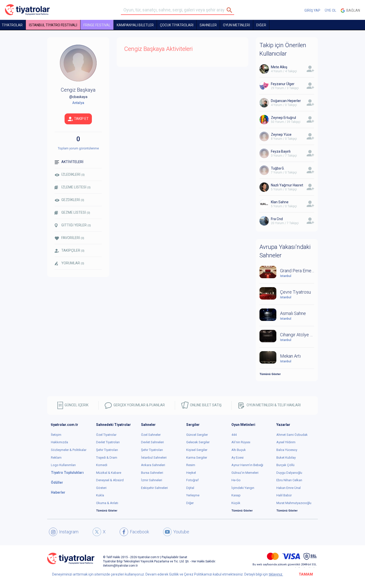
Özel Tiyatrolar (106, 435)
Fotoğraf (192, 480)
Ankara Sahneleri (153, 465)
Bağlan (352, 10)
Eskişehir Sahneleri (154, 488)
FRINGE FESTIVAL (96, 25)
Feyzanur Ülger (282, 84)
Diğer (190, 503)
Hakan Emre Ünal (288, 488)
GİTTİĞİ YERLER (76, 225)
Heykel (191, 473)
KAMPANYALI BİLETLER (135, 25)
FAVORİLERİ (72, 238)
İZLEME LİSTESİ (76, 187)
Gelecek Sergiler (198, 442)
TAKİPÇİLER (72, 250)
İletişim (56, 435)
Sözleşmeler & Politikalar (68, 450)
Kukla (100, 495)
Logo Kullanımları (63, 465)
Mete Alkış (279, 67)
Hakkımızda (59, 442)
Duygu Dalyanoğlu (289, 473)
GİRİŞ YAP (312, 10)
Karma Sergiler (196, 457)
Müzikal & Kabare (108, 473)
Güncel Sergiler (197, 435)
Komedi (101, 465)
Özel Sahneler (151, 435)
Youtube (181, 531)
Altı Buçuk (238, 450)
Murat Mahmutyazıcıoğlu (293, 503)
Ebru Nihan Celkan (289, 480)
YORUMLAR (72, 263)
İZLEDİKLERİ (73, 174)
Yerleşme (192, 495)
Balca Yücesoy (286, 450)
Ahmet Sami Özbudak (292, 435)
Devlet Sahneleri (152, 442)
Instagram (68, 531)
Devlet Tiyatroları (108, 442)
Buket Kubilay (286, 457)
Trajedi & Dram (106, 457)
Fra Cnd (277, 219)
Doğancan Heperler (286, 101)
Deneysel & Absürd (110, 480)
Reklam (56, 457)
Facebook (139, 531)
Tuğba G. (278, 168)
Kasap (236, 495)
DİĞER (261, 25)
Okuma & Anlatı (107, 503)
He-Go (236, 480)
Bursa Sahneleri (152, 473)
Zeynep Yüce (281, 134)
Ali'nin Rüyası (240, 442)
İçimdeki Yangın (242, 488)
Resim (190, 465)
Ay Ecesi (237, 457)
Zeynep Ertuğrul (283, 118)
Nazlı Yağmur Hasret (287, 185)
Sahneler (208, 25)
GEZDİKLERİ (72, 200)
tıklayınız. (276, 574)
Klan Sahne (280, 202)
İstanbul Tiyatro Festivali (53, 25)
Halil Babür (284, 495)
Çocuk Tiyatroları (176, 25)
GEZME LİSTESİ (75, 212)
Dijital (190, 488)
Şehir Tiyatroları (107, 450)
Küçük (235, 503)
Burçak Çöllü (285, 465)
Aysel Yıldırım (285, 442)
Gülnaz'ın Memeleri (244, 473)
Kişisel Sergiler (196, 450)
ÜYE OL (330, 10)
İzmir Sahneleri (151, 480)
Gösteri (101, 488)
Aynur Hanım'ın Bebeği (247, 465)
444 (234, 435)
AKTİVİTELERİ (72, 162)
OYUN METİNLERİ (236, 25)
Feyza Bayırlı (281, 151)
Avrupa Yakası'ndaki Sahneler (285, 251)
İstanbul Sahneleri (154, 457)
